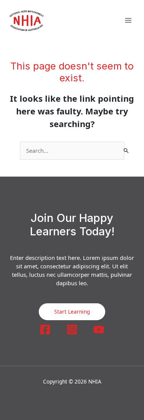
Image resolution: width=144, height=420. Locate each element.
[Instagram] (72, 329)
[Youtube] (98, 329)
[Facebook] (45, 329)
